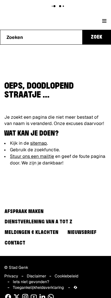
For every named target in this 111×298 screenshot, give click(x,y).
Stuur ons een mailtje (32, 156)
